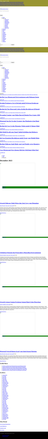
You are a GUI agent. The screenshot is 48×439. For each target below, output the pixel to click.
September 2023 (5, 410)
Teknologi (4, 38)
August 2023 (4, 411)
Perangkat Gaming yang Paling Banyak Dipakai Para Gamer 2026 (12, 5)
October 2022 (4, 416)
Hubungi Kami (5, 436)
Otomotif (4, 41)
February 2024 (5, 405)
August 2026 (4, 375)
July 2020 (4, 419)
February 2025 (5, 392)
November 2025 (5, 383)
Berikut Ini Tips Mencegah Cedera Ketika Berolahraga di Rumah (12, 4)
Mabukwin (7, 19)
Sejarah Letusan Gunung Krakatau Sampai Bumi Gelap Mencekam (20, 302)
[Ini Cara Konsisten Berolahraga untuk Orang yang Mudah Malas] (12, 135)
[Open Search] (0, 61)
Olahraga (4, 36)
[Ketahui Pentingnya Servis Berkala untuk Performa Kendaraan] (12, 100)
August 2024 (4, 399)
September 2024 (5, 398)
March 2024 (4, 404)
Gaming (3, 32)
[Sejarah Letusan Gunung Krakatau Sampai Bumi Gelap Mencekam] (17, 284)
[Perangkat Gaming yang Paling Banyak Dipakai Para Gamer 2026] (12, 112)
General (3, 33)
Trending (4, 39)
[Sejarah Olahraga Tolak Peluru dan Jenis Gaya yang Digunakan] (17, 184)
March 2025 (4, 391)
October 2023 (4, 409)
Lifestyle (4, 35)
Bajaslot (6, 25)
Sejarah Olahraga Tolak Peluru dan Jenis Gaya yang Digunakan (19, 203)
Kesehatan (4, 34)
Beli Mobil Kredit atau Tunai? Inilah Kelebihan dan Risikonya (19, 132)
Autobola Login (3, 428)
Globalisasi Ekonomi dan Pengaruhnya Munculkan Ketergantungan (20, 252)
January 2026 (4, 381)
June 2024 (4, 401)
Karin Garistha (2, 304)
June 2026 (4, 377)
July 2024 (4, 400)
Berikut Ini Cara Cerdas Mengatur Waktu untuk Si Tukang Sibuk (20, 126)
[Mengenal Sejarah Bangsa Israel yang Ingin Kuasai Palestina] (17, 334)
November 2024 (5, 396)
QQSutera (6, 23)
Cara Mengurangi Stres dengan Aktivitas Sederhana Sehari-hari (19, 150)
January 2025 (4, 394)
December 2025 (5, 382)
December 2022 (5, 415)
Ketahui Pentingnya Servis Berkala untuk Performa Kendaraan (11, 3)
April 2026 (4, 379)
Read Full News (3, 212)
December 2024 (5, 395)
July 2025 (4, 387)
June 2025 (4, 388)
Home (3, 17)
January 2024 (4, 406)
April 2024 (4, 403)
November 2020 (5, 417)
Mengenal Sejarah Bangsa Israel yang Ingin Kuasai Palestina (18, 351)
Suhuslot (6, 24)
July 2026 (4, 376)
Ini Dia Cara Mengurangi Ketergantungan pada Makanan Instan (12, 2)
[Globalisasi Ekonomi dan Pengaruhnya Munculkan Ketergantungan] (17, 235)
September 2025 (5, 385)
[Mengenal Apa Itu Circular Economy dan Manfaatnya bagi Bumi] (12, 118)
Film (3, 31)
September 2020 (5, 418)
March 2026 (4, 380)
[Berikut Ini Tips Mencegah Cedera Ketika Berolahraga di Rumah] (12, 106)
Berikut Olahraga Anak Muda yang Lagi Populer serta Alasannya (20, 144)
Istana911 (6, 26)
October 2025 (4, 384)
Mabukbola (7, 21)
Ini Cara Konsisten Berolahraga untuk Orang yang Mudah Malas (19, 138)
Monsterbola (7, 22)
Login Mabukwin (3, 426)
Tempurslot (7, 27)
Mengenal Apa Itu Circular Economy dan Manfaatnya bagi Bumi (19, 121)
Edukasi (3, 30)
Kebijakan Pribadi (5, 435)
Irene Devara (2, 205)
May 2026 (4, 378)
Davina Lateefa (3, 255)
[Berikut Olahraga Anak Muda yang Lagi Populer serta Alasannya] (12, 141)
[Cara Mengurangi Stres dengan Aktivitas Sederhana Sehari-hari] (12, 147)
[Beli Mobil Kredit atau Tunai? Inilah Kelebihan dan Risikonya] (12, 129)
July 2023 (4, 412)
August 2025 (4, 386)
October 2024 (4, 397)
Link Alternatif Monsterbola (5, 424)
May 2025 (4, 389)
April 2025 (4, 390)
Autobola (6, 20)
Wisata (3, 40)
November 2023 (5, 408)
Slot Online (2, 430)
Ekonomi (4, 28)
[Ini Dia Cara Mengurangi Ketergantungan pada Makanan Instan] (19, 94)
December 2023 (5, 407)
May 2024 (4, 402)
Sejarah (3, 37)
